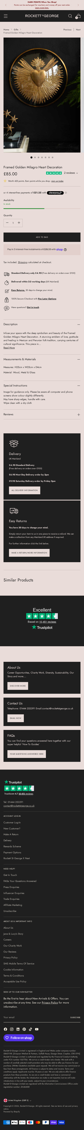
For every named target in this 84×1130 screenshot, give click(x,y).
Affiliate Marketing (13, 905)
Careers (7, 939)
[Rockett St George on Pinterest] (24, 1029)
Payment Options (12, 852)
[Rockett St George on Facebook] (6, 1029)
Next (78, 29)
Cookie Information (13, 969)
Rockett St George (27, 1106)
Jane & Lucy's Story (13, 934)
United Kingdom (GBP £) (18, 1100)
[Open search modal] (70, 16)
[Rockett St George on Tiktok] (31, 1029)
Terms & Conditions (14, 975)
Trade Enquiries (11, 899)
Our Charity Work (13, 945)
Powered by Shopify (12, 1111)
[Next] (78, 5)
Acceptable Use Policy (15, 981)
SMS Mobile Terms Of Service (19, 963)
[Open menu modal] (6, 16)
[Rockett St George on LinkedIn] (18, 1029)
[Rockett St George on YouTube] (37, 1029)
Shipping (22, 262)
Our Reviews (10, 952)
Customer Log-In (12, 822)
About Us (8, 928)
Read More (9, 347)
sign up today (57, 181)
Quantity (8, 215)
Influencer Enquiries (14, 893)
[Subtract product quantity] (7, 223)
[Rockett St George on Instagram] (12, 1029)
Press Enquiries (11, 887)
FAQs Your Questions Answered (20, 881)
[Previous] (6, 5)
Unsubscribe (10, 911)
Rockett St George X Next (17, 858)
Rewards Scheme (12, 846)
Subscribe (75, 1017)
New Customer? (12, 828)
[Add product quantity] (18, 223)
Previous (67, 29)
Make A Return (11, 834)
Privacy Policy (10, 957)
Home (6, 29)
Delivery (7, 840)
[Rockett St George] (42, 16)
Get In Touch (10, 875)
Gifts (16, 29)
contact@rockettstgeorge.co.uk (19, 806)
